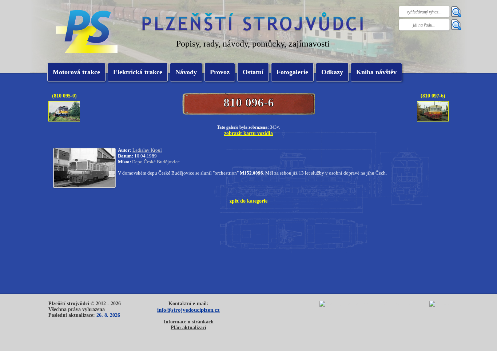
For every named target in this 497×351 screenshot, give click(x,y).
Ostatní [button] (253, 72)
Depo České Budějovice (156, 161)
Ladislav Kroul (147, 150)
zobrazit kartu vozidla (248, 133)
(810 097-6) (433, 96)
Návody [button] (186, 72)
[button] (138, 72)
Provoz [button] (220, 72)
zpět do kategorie (248, 201)
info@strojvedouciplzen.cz (188, 310)
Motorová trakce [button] (76, 72)
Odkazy (332, 72)
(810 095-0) (64, 96)
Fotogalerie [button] (292, 72)
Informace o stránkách (189, 321)
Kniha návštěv (376, 72)
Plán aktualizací (188, 327)
